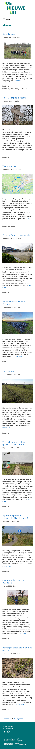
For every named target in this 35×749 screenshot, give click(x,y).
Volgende (20, 719)
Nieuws (12, 226)
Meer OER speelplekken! (14, 97)
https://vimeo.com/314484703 (15, 89)
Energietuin (8, 371)
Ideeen (6, 86)
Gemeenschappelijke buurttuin (13, 581)
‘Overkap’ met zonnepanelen (16, 235)
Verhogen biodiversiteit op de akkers (17, 649)
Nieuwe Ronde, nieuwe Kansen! (13, 303)
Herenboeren (8, 34)
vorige (5, 719)
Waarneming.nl (10, 166)
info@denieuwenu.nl (8, 726)
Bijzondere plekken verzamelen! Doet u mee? (15, 517)
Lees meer (18, 81)
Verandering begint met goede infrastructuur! (14, 443)
